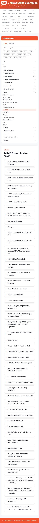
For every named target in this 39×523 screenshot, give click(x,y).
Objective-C (12, 19)
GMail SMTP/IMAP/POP (10, 102)
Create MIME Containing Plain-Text (20, 352)
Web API (11, 43)
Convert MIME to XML (16, 426)
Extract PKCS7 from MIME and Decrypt (19, 266)
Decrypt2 (11, 227)
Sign (10, 57)
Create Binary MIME (15, 448)
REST (29, 54)
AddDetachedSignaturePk (17, 202)
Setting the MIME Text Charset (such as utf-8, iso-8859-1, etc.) (19, 214)
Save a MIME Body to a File (18, 409)
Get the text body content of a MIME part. (19, 274)
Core (5, 43)
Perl (31, 19)
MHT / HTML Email (8, 107)
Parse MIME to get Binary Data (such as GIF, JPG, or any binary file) (19, 251)
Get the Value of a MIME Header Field (19, 433)
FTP (21, 51)
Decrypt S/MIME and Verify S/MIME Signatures (18, 370)
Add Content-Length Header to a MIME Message (20, 195)
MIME (6, 110)
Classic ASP (31, 13)
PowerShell (16, 22)
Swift (12, 25)
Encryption (14, 51)
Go (19, 16)
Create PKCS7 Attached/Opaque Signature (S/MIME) (19, 315)
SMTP (15, 57)
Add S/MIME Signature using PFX (20, 363)
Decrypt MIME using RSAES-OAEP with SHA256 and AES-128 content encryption (20, 490)
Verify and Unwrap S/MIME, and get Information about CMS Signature (19, 324)
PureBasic (25, 22)
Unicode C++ (6, 28)
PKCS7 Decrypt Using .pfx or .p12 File (20, 242)
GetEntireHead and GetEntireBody (20, 396)
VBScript (22, 28)
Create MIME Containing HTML (19, 346)
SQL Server (5, 25)
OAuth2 (19, 54)
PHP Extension (23, 19)
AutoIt (24, 10)
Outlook (5, 115)
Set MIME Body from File (17, 376)
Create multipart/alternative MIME (20, 415)
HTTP (25, 51)
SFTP (5, 57)
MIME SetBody (13, 340)
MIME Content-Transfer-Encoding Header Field (20, 187)
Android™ (17, 10)
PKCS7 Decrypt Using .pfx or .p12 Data (20, 234)
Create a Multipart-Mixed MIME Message (19, 282)
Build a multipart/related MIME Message (19, 163)
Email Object (7, 97)
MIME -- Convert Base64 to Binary (20, 382)
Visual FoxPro (18, 31)
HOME (11, 10)
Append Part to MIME (15, 421)
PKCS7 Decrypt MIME (15, 294)
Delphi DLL (13, 16)
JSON (13, 54)
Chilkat (4, 10)
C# (33, 10)
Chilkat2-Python (12, 13)
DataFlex (5, 16)
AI (4, 51)
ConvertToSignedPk (15, 221)
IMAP (30, 51)
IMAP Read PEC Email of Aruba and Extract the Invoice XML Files (20, 508)
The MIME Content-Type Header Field (19, 171)
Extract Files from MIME (16, 259)
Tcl (17, 25)
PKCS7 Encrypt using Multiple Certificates (18, 307)
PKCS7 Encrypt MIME (15, 300)
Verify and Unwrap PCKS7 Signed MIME (20, 333)
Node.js (4, 19)
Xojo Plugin (28, 31)
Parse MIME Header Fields (17, 289)
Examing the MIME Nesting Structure (17, 389)
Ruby (31, 22)
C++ (3, 13)
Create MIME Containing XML (18, 357)
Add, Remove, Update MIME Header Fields (18, 441)
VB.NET (15, 28)
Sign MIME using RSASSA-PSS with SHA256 (19, 471)
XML (20, 57)
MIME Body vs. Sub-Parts (17, 208)
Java (23, 16)
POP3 (4, 122)
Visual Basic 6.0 (7, 31)
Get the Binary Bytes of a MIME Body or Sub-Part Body (19, 403)
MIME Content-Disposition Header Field (20, 179)
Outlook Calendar (8, 117)
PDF (25, 54)
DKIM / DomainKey (8, 95)
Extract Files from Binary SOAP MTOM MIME (19, 463)
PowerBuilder (6, 22)
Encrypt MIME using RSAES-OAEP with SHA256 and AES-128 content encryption (20, 480)
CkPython (22, 13)
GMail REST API (7, 100)
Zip (24, 57)
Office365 (6, 112)
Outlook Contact (8, 120)
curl (8, 51)
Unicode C (23, 25)
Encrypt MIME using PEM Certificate (17, 500)
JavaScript (30, 16)
